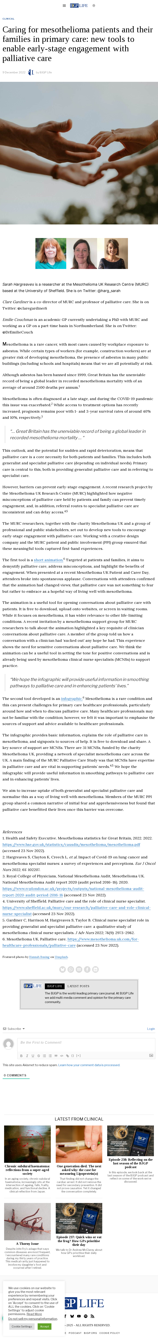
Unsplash (61, 957)
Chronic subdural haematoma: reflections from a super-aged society (27, 1170)
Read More (34, 1314)
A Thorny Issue (27, 1244)
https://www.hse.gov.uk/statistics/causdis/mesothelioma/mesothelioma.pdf (71, 844)
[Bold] (21, 1055)
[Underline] (33, 1055)
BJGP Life (46, 72)
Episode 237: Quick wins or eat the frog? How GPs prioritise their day (78, 1240)
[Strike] (39, 1055)
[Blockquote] (56, 1055)
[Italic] (27, 1055)
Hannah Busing (39, 957)
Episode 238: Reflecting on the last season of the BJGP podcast (131, 1163)
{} (72, 1055)
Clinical (8, 19)
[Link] (67, 1055)
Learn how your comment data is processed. (89, 1065)
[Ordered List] (44, 1055)
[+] (78, 1055)
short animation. (48, 559)
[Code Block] (62, 1055)
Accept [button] (44, 1326)
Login (150, 1028)
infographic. (72, 698)
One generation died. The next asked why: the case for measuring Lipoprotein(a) (79, 1170)
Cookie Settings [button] (22, 1326)
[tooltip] (62, 969)
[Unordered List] (50, 1055)
